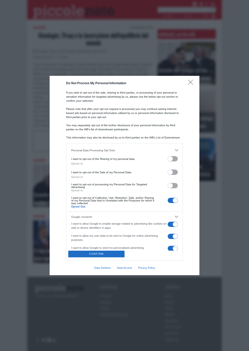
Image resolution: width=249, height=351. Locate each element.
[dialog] (124, 175)
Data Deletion (102, 267)
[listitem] (124, 150)
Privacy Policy (146, 267)
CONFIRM (96, 253)
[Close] (192, 83)
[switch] (173, 158)
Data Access (124, 267)
